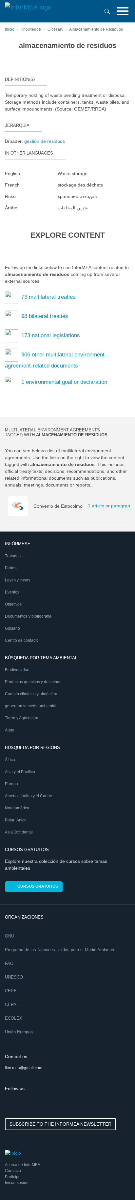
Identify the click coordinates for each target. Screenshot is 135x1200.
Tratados (13, 556)
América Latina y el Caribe (28, 796)
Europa (11, 784)
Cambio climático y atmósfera (31, 694)
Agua (9, 730)
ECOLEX (13, 1018)
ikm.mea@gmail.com (23, 1068)
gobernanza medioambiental (30, 706)
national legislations (50, 335)
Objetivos (13, 604)
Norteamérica (17, 808)
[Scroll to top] (116, 1181)
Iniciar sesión (17, 1182)
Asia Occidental (19, 832)
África (10, 760)
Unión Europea (19, 1031)
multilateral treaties (48, 297)
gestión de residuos (44, 141)
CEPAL (12, 1004)
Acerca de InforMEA (22, 1164)
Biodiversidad (17, 670)
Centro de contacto (22, 640)
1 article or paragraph (98, 505)
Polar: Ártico (16, 820)
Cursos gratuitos (37, 886)
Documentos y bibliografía (28, 616)
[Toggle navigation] (122, 11)
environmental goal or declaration (64, 382)
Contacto (13, 1170)
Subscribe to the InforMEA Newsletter (60, 1124)
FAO (9, 963)
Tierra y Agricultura (21, 718)
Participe (13, 1177)
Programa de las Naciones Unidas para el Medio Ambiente (60, 949)
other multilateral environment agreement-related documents (55, 360)
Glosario (12, 628)
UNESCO (14, 977)
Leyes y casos (17, 580)
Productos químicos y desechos (33, 682)
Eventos (12, 592)
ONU (9, 936)
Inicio (9, 29)
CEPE (11, 990)
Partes (10, 568)
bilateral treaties (44, 316)
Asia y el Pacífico (20, 772)
